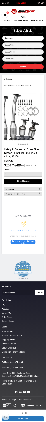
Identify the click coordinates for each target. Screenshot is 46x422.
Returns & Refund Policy (12, 335)
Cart (42, 3)
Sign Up (40, 292)
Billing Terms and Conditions (13, 352)
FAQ (3, 305)
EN (22, 17)
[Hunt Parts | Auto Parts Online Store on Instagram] (24, 393)
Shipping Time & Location (23, 193)
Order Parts (8, 79)
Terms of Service (9, 344)
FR (24, 17)
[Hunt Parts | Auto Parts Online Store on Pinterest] (20, 393)
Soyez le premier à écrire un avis (23, 242)
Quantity (7, 170)
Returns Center (8, 321)
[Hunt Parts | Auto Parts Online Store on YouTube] (28, 393)
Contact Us (6, 313)
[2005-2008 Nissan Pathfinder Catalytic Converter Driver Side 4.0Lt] (18, 144)
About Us (5, 309)
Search (23, 67)
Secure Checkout (9, 348)
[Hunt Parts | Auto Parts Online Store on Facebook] (16, 393)
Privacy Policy (8, 331)
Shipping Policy (8, 340)
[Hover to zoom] (23, 117)
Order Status (7, 317)
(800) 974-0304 (16, 362)
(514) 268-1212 (16, 368)
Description (23, 188)
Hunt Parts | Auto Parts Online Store (19, 400)
